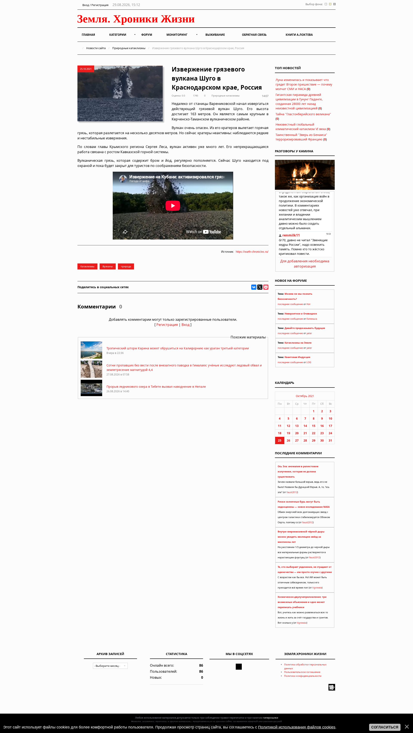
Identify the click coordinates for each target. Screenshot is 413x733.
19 (288, 433)
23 (322, 433)
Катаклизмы (87, 266)
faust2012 (292, 492)
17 (330, 426)
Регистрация (167, 324)
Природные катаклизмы (128, 48)
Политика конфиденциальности (302, 675)
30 (322, 440)
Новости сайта (96, 48)
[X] (259, 287)
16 (322, 426)
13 (297, 426)
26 (288, 440)
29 (313, 440)
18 (279, 433)
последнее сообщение (290, 304)
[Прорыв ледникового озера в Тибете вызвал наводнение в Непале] (91, 396)
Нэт (308, 304)
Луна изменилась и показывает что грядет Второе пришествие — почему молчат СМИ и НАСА (304, 84)
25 (279, 440)
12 (288, 426)
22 (313, 433)
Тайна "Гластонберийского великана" (303, 114)
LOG (309, 362)
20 (297, 433)
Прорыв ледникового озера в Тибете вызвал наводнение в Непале (156, 386)
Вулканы (108, 266)
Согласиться (384, 727)
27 (297, 440)
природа (126, 266)
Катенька (312, 318)
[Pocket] (265, 287)
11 (279, 426)
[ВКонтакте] (253, 287)
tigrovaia (317, 587)
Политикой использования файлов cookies (296, 727)
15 (313, 426)
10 (330, 418)
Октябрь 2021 (305, 396)
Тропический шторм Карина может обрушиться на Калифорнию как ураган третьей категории (177, 348)
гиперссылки (270, 717)
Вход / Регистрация (95, 5)
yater (309, 333)
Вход (186, 324)
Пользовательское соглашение (302, 672)
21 (305, 433)
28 (305, 440)
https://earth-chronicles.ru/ (252, 251)
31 (330, 440)
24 (330, 433)
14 (305, 426)
